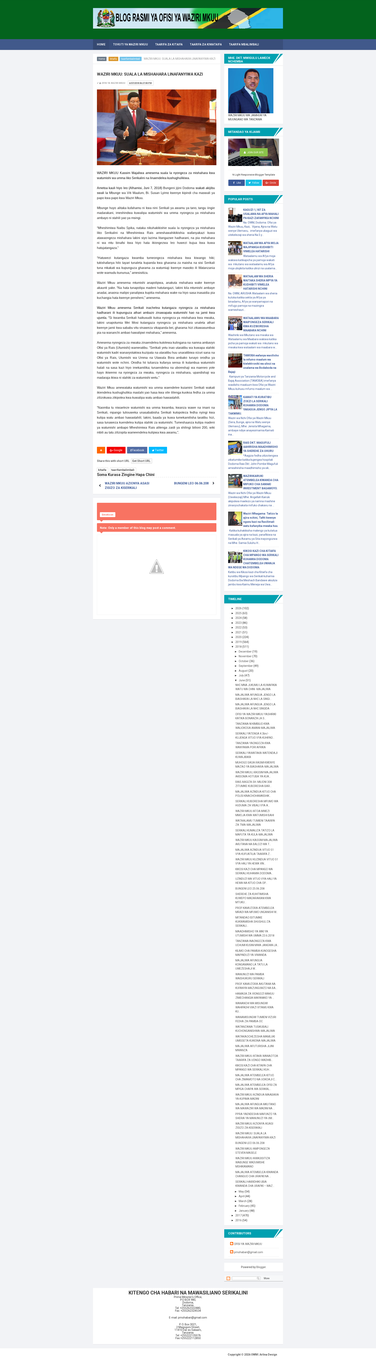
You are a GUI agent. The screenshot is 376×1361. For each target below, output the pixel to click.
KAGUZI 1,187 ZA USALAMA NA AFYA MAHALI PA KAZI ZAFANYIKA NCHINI (261, 214)
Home (102, 59)
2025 (238, 613)
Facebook (138, 450)
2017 (238, 1215)
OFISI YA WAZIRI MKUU (248, 1244)
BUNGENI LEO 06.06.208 (191, 483)
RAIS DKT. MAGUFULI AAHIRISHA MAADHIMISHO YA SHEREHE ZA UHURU (260, 446)
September (246, 665)
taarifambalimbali (130, 59)
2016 (238, 1220)
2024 (238, 617)
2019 (238, 642)
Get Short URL (141, 460)
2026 (238, 608)
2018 (238, 646)
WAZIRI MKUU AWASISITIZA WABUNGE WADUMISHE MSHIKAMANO (252, 1162)
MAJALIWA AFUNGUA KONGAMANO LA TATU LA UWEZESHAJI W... (251, 964)
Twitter (159, 450)
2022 (238, 627)
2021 (238, 632)
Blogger (261, 1267)
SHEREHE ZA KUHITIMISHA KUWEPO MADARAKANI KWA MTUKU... (253, 898)
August (243, 670)
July (241, 675)
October (244, 661)
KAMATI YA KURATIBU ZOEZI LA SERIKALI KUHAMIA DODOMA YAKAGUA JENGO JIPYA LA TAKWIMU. (252, 405)
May (242, 1191)
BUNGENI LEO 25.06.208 (250, 888)
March (243, 1201)
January (244, 1210)
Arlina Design (268, 1354)
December (245, 651)
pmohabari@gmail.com (248, 1252)
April (242, 1196)
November (245, 656)
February (244, 1205)
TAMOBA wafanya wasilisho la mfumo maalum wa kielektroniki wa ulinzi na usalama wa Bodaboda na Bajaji (253, 363)
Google (117, 450)
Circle (272, 182)
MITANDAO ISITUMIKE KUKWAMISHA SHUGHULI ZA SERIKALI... (252, 921)
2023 (238, 622)
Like (238, 182)
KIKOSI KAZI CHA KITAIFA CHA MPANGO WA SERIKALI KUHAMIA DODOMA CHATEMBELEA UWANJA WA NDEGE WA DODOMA (253, 559)
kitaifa (113, 59)
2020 (238, 637)
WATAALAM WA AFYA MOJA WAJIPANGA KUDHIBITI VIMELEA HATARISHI (260, 247)
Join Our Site (255, 152)
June (242, 680)
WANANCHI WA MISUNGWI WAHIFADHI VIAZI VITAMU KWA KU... (254, 1007)
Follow (255, 182)
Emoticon (107, 514)
